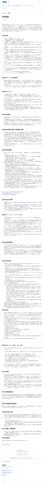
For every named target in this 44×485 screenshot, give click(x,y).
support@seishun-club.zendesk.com (9, 194)
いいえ (25, 452)
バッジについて (5, 468)
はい (19, 452)
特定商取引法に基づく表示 (7, 470)
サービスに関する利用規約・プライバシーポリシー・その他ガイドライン (22, 5)
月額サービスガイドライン (32, 202)
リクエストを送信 (25, 457)
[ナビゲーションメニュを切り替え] (40, 2)
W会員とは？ (4, 474)
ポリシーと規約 (7, 5)
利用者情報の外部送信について (7, 472)
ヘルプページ (29, 94)
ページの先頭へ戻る (6, 461)
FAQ (3, 5)
